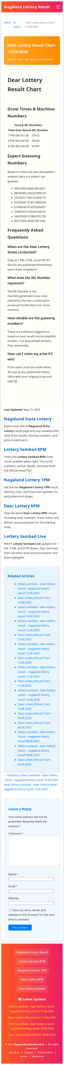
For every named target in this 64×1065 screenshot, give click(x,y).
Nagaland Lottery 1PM (27, 479)
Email (13, 886)
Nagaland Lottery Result (32, 952)
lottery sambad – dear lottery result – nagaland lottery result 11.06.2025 (36, 671)
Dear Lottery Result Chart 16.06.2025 (32, 1035)
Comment (15, 833)
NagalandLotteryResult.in (29, 1044)
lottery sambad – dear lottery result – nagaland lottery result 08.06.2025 (36, 736)
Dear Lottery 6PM (22, 506)
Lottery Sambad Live (25, 536)
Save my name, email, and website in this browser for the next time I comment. (31, 914)
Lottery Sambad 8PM (25, 449)
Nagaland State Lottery (28, 419)
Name (13, 874)
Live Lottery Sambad (32, 988)
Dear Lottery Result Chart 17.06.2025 (32, 1017)
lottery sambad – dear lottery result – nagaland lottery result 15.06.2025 (36, 588)
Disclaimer (38, 1056)
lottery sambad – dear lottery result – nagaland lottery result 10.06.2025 (36, 694)
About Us (14, 1052)
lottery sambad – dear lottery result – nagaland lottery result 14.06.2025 (36, 611)
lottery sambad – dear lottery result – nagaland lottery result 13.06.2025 (36, 625)
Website (13, 898)
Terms (23, 1056)
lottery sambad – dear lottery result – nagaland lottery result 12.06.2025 (36, 648)
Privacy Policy (45, 1052)
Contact (28, 1052)
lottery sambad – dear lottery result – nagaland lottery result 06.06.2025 (36, 750)
